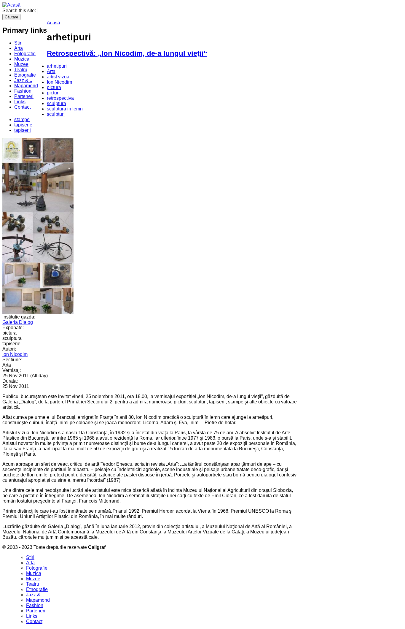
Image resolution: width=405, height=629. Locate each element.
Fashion (22, 91)
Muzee (21, 64)
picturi (53, 92)
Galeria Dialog (17, 322)
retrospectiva (60, 98)
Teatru (20, 69)
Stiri (18, 42)
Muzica (21, 58)
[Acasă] (11, 4)
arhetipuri (57, 66)
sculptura (56, 103)
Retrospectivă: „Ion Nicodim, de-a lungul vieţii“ (127, 53)
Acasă (53, 22)
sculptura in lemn (65, 108)
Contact (22, 107)
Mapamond (26, 85)
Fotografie (25, 53)
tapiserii (22, 130)
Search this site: (19, 10)
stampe (22, 119)
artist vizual (59, 76)
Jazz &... (23, 80)
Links (19, 101)
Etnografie (25, 74)
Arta (18, 48)
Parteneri (24, 96)
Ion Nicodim (59, 82)
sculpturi (56, 114)
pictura (54, 87)
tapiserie (23, 124)
